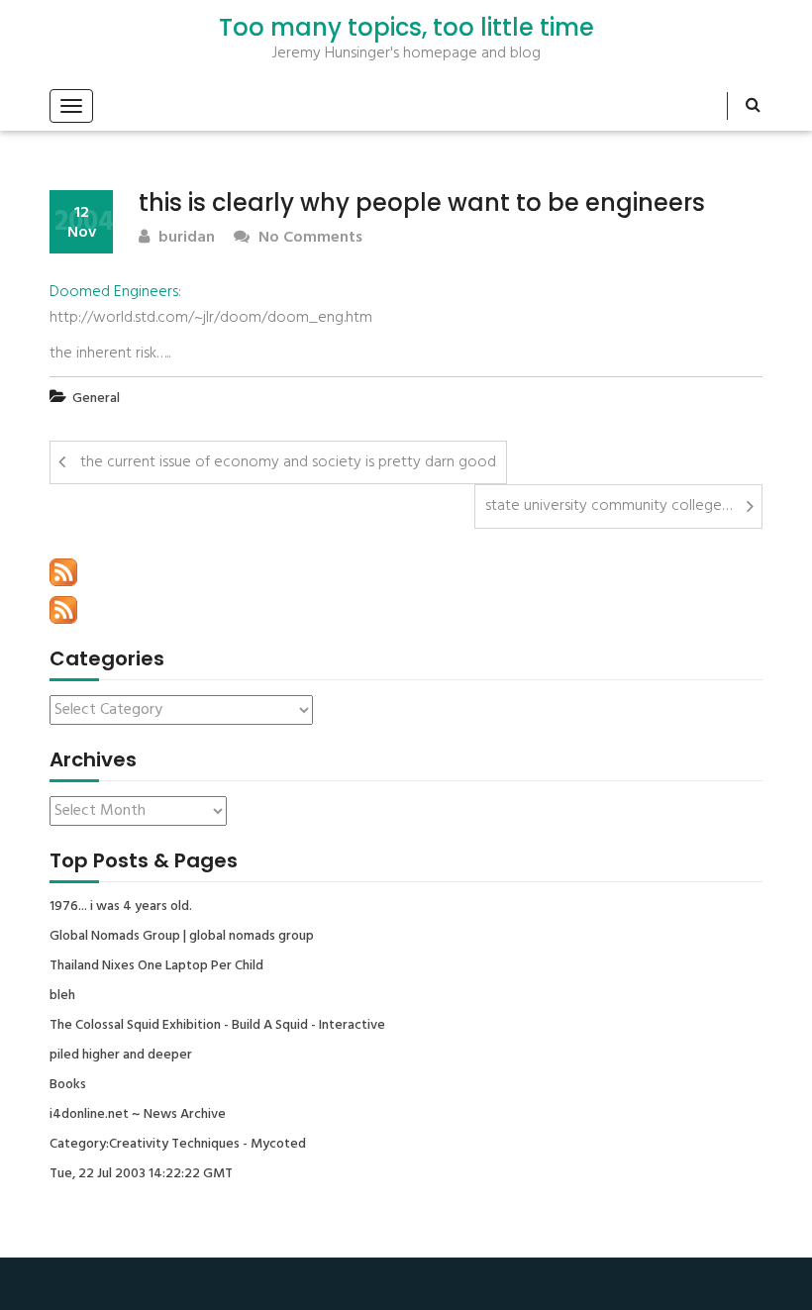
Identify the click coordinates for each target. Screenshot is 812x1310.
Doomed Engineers (114, 292)
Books (68, 1085)
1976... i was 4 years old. (121, 907)
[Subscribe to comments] (63, 610)
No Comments (308, 238)
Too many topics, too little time (406, 28)
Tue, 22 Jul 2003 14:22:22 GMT (141, 1174)
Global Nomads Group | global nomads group (182, 937)
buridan (184, 238)
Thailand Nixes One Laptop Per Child (156, 966)
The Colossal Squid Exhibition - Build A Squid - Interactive (217, 1026)
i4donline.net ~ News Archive (138, 1115)
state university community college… (608, 506)
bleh (62, 996)
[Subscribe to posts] (63, 572)
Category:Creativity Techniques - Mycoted (178, 1145)
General (96, 398)
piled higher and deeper (121, 1055)
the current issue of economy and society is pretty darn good (288, 462)
